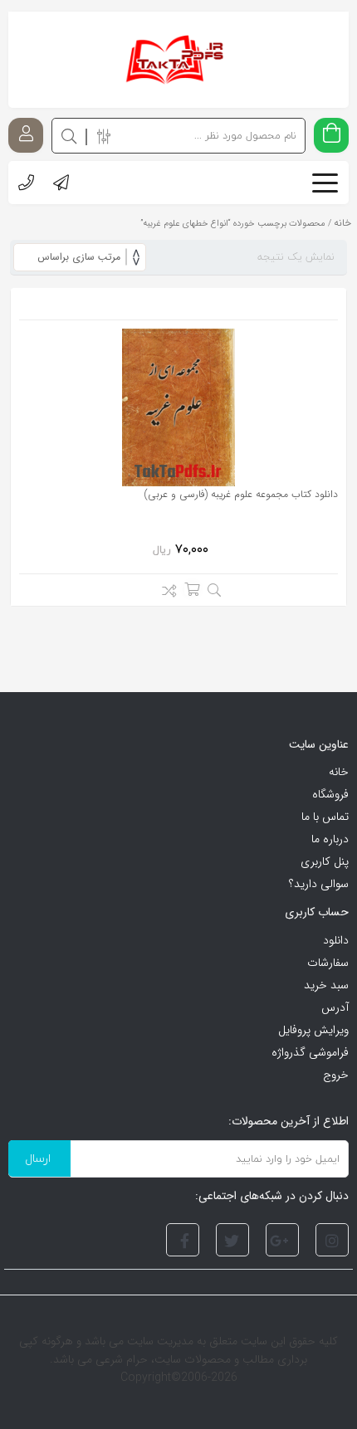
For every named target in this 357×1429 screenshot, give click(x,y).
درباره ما (330, 839)
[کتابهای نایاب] (178, 59)
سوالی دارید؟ (319, 884)
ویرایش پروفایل (313, 1030)
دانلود (336, 940)
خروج (336, 1075)
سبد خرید (326, 985)
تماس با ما (325, 816)
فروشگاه (330, 794)
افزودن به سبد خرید (191, 589)
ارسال (38, 1158)
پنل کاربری (325, 861)
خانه (339, 772)
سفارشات (328, 962)
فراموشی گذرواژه (310, 1052)
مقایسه (165, 593)
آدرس (335, 1007)
